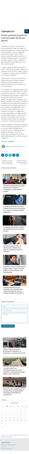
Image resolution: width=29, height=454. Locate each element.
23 (25, 417)
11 (5, 415)
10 (2, 415)
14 (17, 415)
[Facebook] (2, 155)
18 (5, 417)
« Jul (2, 427)
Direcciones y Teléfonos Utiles (8, 444)
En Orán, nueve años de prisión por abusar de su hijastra (21, 162)
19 (9, 417)
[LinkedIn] (13, 155)
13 (13, 415)
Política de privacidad (6, 448)
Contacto (3, 446)
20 (13, 417)
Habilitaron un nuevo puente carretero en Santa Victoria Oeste (7, 162)
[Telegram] (17, 155)
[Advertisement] (14, 14)
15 (21, 415)
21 (17, 417)
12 (9, 415)
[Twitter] (6, 155)
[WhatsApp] (10, 155)
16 (25, 415)
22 (21, 417)
